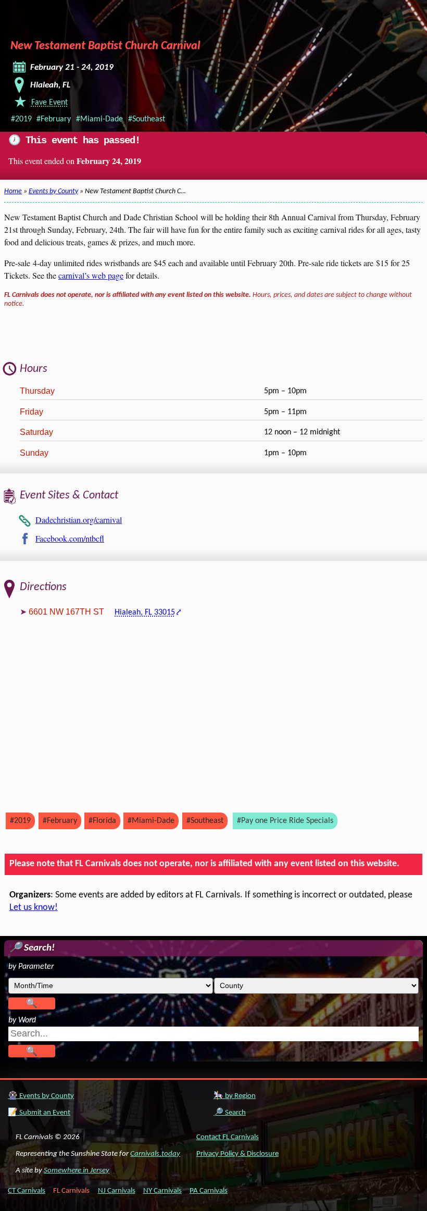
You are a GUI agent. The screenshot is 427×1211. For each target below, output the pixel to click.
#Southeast (146, 119)
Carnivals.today (155, 1154)
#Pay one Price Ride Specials (285, 821)
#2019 (21, 119)
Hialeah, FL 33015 (145, 612)
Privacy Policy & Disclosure (237, 1154)
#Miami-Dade (99, 119)
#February (53, 119)
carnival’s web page (90, 275)
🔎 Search (230, 1113)
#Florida (102, 821)
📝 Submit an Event (39, 1113)
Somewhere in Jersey (76, 1171)
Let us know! (33, 907)
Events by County (53, 191)
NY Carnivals (162, 1191)
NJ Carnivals (116, 1191)
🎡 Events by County (41, 1096)
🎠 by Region (235, 1096)
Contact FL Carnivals (227, 1137)
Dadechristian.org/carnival (78, 519)
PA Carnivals (209, 1191)
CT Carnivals (26, 1191)
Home (13, 191)
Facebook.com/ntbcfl (69, 538)
